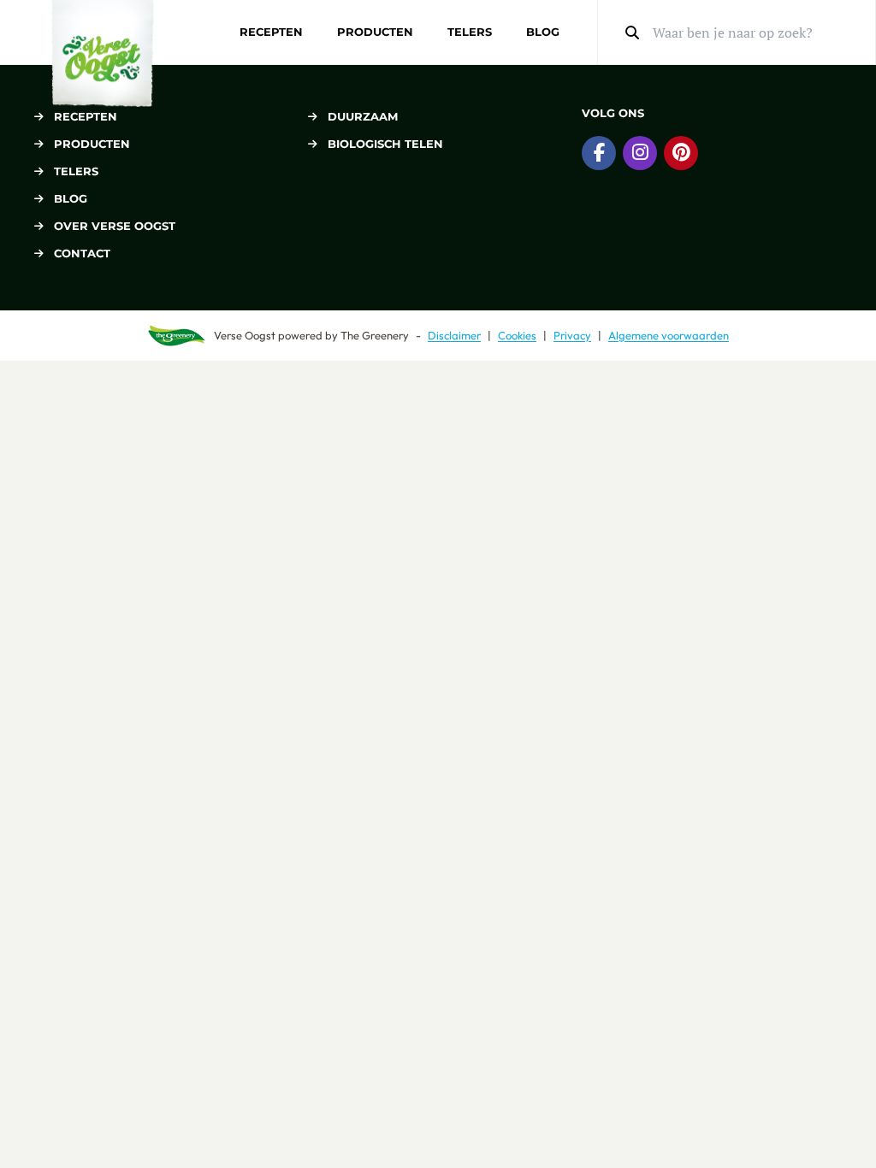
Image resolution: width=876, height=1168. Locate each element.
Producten (375, 31)
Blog (542, 31)
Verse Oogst (244, 335)
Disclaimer (454, 335)
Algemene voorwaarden (668, 335)
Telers (469, 31)
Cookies (517, 335)
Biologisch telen (385, 143)
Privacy (572, 335)
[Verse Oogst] (102, 53)
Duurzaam (363, 116)
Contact (82, 253)
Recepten (271, 31)
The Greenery (374, 335)
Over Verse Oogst (114, 226)
